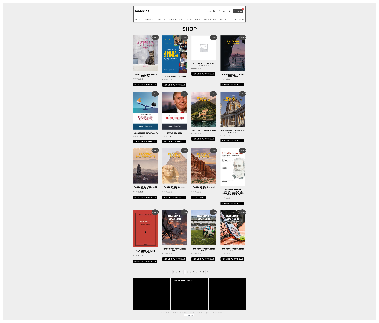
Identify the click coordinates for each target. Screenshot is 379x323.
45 (204, 272)
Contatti (224, 19)
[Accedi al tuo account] (229, 11)
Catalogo (149, 19)
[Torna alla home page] (152, 11)
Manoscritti (210, 19)
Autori (161, 19)
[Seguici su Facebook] (219, 11)
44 (200, 272)
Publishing (238, 19)
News (188, 19)
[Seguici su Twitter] (224, 11)
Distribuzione (175, 19)
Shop (197, 19)
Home (138, 19)
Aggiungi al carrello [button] (145, 84)
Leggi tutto (198, 197)
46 (207, 272)
